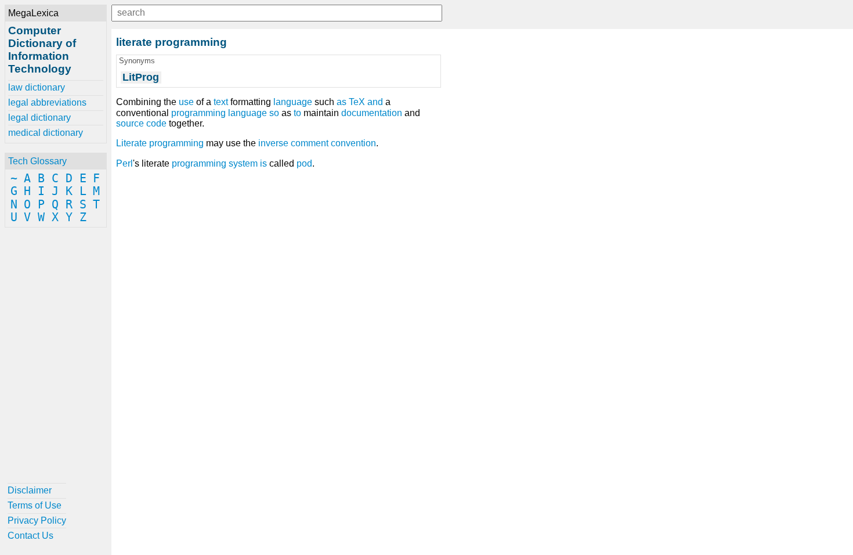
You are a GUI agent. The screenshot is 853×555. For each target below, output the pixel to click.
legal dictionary (39, 117)
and (375, 102)
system (243, 163)
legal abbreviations (47, 102)
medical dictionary (45, 133)
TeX (357, 102)
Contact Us (30, 535)
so (274, 113)
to (297, 113)
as (341, 102)
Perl (124, 163)
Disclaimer (30, 490)
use (186, 102)
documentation (371, 113)
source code (141, 123)
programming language (219, 113)
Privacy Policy (37, 520)
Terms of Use (35, 505)
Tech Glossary (37, 161)
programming (199, 163)
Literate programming (160, 143)
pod (304, 163)
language (292, 102)
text (221, 102)
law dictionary (36, 87)
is (263, 163)
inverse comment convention (317, 143)
